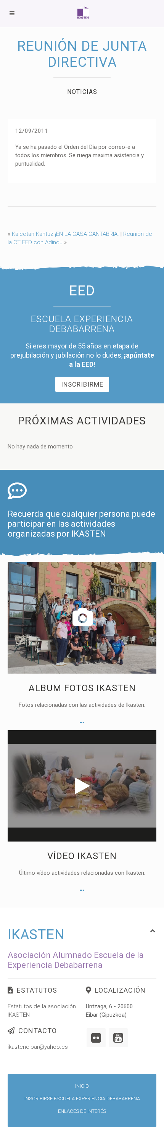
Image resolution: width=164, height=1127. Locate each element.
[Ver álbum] (82, 722)
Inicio (82, 1086)
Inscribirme (82, 384)
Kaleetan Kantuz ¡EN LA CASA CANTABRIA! (65, 234)
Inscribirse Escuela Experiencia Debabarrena (82, 1098)
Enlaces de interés (82, 1111)
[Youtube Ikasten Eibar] (118, 1037)
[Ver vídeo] (82, 890)
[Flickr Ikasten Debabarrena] (96, 1037)
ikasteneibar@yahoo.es (38, 1046)
